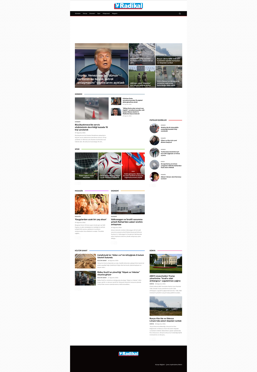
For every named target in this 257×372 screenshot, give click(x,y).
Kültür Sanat (102, 260)
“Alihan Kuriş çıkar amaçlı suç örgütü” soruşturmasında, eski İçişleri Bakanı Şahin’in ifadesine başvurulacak (133, 111)
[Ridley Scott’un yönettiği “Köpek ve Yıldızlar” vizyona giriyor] (85, 278)
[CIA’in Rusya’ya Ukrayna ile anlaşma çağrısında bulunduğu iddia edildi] (169, 77)
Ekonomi (114, 216)
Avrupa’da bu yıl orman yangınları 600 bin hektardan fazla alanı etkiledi (171, 165)
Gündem (77, 121)
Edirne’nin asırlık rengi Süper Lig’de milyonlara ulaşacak (110, 176)
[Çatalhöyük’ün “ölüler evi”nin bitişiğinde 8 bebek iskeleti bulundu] (85, 261)
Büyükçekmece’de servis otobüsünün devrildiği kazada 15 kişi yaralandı (91, 127)
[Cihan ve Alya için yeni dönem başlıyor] (154, 140)
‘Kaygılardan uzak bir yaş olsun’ (91, 219)
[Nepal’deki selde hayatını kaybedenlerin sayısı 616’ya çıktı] (142, 54)
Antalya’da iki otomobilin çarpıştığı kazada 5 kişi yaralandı (169, 129)
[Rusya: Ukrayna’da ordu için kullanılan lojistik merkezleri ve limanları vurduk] (169, 54)
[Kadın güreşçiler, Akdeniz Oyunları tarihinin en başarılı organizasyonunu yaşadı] (133, 166)
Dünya (163, 161)
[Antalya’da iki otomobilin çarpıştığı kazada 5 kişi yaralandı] (154, 128)
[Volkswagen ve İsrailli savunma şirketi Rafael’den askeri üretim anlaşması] (128, 204)
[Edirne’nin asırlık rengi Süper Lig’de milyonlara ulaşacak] (109, 166)
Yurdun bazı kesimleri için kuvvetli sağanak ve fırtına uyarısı (170, 153)
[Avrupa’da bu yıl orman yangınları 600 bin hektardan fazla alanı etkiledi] (154, 165)
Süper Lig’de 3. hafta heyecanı (86, 176)
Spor (86, 173)
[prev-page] (76, 183)
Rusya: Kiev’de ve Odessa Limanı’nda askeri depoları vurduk (166, 319)
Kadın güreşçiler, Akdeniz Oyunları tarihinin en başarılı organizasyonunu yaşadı (133, 175)
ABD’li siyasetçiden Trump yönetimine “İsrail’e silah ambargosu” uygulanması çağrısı (165, 278)
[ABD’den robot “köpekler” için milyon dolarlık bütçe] (142, 77)
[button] (179, 13)
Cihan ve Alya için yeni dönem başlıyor (169, 141)
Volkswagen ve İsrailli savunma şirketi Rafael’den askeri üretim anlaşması (127, 222)
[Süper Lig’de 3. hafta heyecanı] (86, 166)
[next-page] (79, 183)
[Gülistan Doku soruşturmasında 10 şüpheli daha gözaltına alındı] (116, 101)
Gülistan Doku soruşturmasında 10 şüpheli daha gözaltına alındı (133, 100)
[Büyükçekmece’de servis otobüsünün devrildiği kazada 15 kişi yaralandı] (92, 108)
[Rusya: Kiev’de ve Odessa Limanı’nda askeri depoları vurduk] (166, 306)
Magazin (78, 216)
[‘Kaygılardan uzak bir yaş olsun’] (92, 204)
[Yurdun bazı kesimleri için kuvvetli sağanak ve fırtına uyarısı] (154, 152)
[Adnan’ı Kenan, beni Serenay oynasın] (154, 177)
